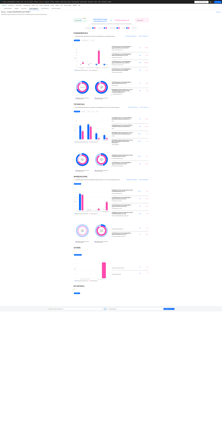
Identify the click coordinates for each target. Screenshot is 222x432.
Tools (61, 5)
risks (88, 111)
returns (83, 111)
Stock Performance (56, 8)
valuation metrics (85, 40)
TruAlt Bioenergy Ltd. (121, 20)
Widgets (109, 1)
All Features (104, 1)
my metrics (134, 27)
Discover (52, 5)
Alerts (22, 1)
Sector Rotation (19, 5)
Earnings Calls (46, 5)
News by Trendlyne (67, 5)
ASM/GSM (75, 5)
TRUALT (143, 36)
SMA (93, 111)
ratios (92, 40)
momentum (77, 111)
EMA (97, 111)
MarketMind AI (12, 1)
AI (4, 5)
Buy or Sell (24, 8)
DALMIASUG (130, 36)
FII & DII (40, 5)
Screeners (36, 1)
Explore (95, 1)
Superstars (47, 1)
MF (28, 1)
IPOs (37, 5)
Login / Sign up (218, 1)
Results (69, 1)
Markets (4, 1)
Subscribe (41, 1)
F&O (25, 1)
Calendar (57, 5)
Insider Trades (63, 1)
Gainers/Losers (11, 5)
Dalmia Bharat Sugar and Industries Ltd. (100, 20)
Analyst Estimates (26, 5)
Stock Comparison (33, 8)
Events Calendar (83, 1)
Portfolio (52, 1)
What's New (90, 1)
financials (77, 40)
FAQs (99, 1)
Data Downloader (75, 1)
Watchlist (57, 1)
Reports (31, 1)
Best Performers (45, 8)
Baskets (18, 1)
